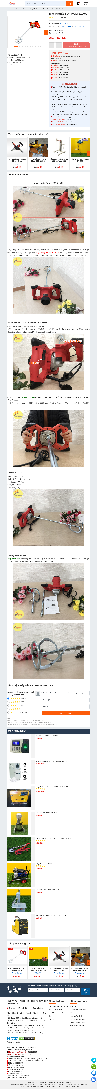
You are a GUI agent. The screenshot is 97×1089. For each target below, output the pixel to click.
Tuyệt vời (23, 698)
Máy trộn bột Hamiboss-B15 (46, 812)
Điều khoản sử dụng (77, 1025)
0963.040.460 (64, 70)
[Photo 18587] (27, 32)
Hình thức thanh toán (78, 1009)
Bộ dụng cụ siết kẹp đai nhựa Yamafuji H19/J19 (53, 838)
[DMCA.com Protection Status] (27, 1039)
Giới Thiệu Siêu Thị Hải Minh (59, 1006)
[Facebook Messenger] (94, 1073)
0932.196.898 (75, 56)
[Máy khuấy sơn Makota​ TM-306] (80, 147)
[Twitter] (10, 992)
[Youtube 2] (20, 988)
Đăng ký (86, 991)
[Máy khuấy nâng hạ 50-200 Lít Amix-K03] (59, 147)
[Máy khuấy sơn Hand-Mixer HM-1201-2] (38, 147)
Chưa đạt (23, 712)
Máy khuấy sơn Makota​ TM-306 (80, 160)
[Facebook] (8, 988)
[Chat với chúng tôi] (94, 1079)
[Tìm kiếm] (69, 3)
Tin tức (52, 1016)
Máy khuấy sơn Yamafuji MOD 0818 (38, 969)
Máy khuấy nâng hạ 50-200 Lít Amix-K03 (59, 160)
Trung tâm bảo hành (77, 1022)
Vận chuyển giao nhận (57, 1013)
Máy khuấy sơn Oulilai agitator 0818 (17, 969)
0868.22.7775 (64, 68)
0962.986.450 (63, 65)
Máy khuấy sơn (80, 26)
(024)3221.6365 (56, 63)
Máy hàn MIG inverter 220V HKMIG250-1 (51, 915)
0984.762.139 (63, 74)
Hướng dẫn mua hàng (78, 1019)
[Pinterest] (16, 992)
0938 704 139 (18, 1074)
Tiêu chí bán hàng (55, 1009)
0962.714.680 (72, 61)
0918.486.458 (62, 61)
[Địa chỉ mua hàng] (94, 1060)
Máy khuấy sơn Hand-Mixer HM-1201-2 (38, 160)
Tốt (21, 705)
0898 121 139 (71, 119)
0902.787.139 (65, 56)
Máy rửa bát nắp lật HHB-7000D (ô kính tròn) (53, 761)
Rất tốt (22, 702)
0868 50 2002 (71, 122)
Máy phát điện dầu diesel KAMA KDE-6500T (52, 787)
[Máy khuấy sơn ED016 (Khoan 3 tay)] (17, 147)
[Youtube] (14, 988)
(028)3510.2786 (56, 58)
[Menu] (86, 3)
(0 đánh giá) (62, 17)
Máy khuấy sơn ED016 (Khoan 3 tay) (17, 160)
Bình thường (24, 709)
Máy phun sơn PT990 (44, 864)
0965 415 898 (72, 124)
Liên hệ (76, 45)
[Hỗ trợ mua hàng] (94, 1066)
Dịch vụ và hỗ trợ (77, 1016)
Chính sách (74, 1013)
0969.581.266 (63, 72)
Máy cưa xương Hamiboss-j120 (47, 890)
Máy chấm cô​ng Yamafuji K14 (47, 735)
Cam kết (73, 1006)
